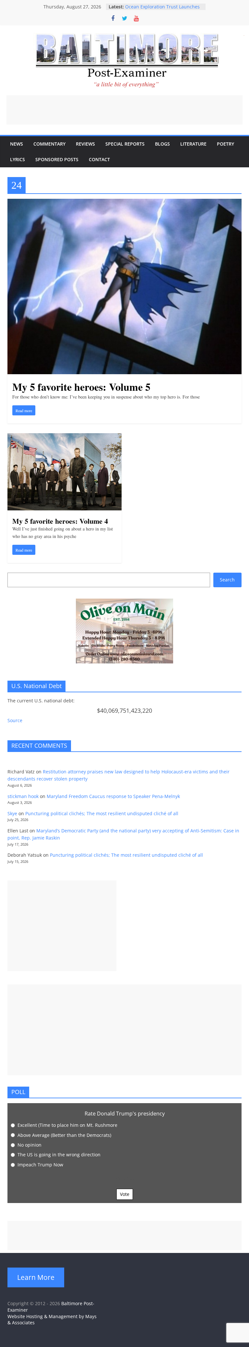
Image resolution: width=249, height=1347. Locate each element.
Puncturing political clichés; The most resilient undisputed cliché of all (101, 813)
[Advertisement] (124, 110)
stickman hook (23, 796)
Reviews (85, 144)
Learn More (35, 1277)
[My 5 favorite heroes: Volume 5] (124, 202)
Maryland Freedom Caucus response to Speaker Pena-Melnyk (113, 796)
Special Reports (125, 144)
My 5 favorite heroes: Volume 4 (60, 521)
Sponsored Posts (56, 159)
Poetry (225, 144)
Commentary (49, 144)
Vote (124, 1194)
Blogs (162, 144)
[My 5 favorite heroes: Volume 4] (64, 437)
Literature (193, 144)
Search (227, 580)
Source (14, 720)
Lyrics (17, 159)
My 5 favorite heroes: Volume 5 (81, 386)
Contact (99, 159)
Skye (12, 813)
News (16, 144)
